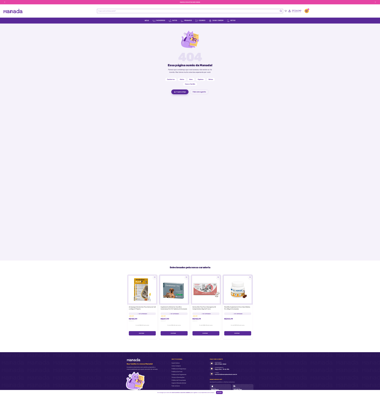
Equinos (202, 20)
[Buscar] (280, 11)
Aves (191, 79)
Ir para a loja (181, 92)
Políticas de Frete (177, 371)
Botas (232, 20)
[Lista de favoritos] (286, 11)
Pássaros (188, 20)
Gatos (174, 20)
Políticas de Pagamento (179, 374)
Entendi (219, 392)
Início (147, 20)
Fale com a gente (199, 92)
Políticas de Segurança (179, 368)
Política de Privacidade (179, 380)
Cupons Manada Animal (179, 383)
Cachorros (160, 20)
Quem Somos (176, 363)
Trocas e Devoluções (178, 377)
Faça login (298, 10)
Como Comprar (176, 366)
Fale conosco (176, 386)
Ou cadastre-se (296, 11)
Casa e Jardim (217, 20)
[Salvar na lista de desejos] (154, 277)
